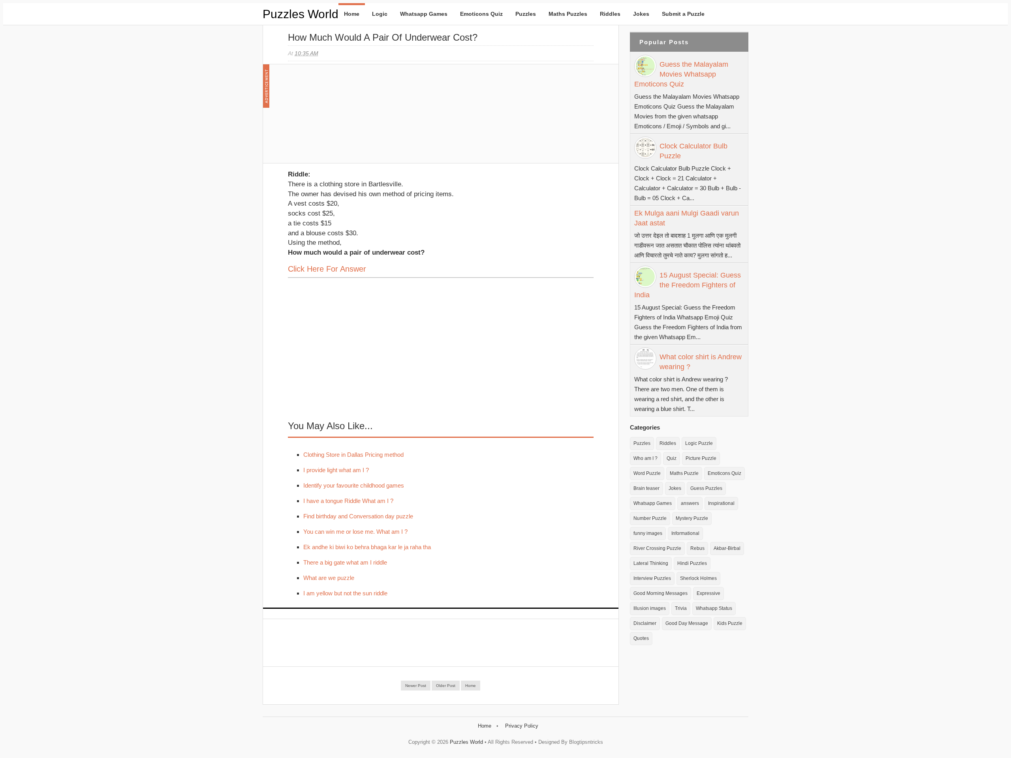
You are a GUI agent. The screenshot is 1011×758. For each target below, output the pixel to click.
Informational (685, 533)
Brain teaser (646, 488)
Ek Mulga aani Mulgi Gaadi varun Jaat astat (686, 218)
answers (690, 503)
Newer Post (415, 685)
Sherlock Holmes (698, 578)
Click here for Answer (327, 269)
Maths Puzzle (684, 473)
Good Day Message (686, 623)
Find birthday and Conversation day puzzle (358, 516)
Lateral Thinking (650, 563)
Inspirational (721, 503)
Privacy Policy (521, 726)
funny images (647, 533)
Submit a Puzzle (683, 14)
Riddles (610, 14)
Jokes (641, 14)
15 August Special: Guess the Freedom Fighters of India (687, 285)
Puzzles (525, 14)
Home (351, 14)
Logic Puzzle (699, 443)
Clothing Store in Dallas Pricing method (353, 454)
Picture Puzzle (701, 458)
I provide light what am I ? (336, 470)
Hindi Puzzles (692, 563)
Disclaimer (644, 623)
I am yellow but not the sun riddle (345, 593)
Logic (379, 14)
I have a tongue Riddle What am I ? (348, 500)
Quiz (672, 458)
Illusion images (649, 608)
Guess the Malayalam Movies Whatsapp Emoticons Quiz (681, 74)
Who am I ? (645, 458)
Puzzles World (300, 14)
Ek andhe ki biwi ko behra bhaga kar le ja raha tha (367, 547)
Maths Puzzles (568, 14)
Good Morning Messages (660, 593)
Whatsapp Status (714, 608)
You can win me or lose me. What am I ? (355, 531)
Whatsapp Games (423, 14)
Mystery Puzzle (692, 518)
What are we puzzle (328, 577)
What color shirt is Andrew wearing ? (701, 362)
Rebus (697, 548)
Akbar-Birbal (727, 548)
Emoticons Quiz (481, 14)
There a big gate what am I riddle (345, 562)
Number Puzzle (650, 518)
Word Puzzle (647, 473)
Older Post (445, 685)
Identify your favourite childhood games (353, 485)
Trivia (681, 608)
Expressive (708, 593)
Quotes (641, 638)
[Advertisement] (347, 117)
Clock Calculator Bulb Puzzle (693, 151)
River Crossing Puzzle (657, 548)
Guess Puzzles (706, 488)
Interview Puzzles (652, 578)
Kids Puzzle (729, 623)
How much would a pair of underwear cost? (382, 37)
